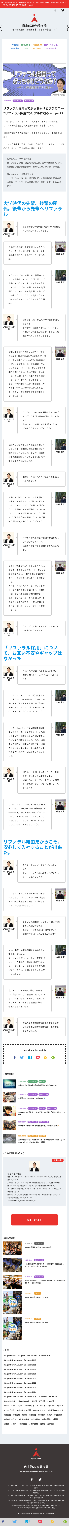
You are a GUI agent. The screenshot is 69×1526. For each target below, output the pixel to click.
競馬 (7, 1424)
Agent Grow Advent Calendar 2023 (20, 1387)
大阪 (25, 1414)
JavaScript (10, 1401)
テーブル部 (9, 1410)
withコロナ (10, 1405)
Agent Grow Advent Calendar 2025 (20, 1396)
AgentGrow (10, 1355)
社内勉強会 (24, 1419)
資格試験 (34, 1424)
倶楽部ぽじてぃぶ (56, 1410)
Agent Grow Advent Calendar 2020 (20, 1373)
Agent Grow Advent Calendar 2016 (34, 1355)
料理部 (42, 1414)
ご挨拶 (15, 46)
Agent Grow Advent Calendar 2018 (20, 1364)
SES (35, 1401)
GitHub (53, 1396)
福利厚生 (47, 1419)
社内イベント (51, 46)
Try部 (42, 1401)
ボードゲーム (39, 1410)
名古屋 (17, 1414)
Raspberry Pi (24, 1401)
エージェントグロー (46, 1405)
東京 (50, 1414)
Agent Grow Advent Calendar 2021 (20, 1378)
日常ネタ (37, 46)
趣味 (43, 1424)
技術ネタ (25, 46)
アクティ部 (30, 1405)
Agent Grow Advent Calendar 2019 (20, 1369)
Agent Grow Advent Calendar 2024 (20, 1392)
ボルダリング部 (24, 1410)
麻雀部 (51, 1424)
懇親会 (33, 1414)
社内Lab (58, 1414)
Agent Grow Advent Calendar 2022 (20, 1383)
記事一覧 (58, 1160)
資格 (14, 1424)
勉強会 (8, 1414)
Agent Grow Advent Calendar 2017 (20, 1360)
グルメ (60, 1405)
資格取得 (23, 1424)
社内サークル (10, 1419)
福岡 (56, 1419)
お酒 (20, 1405)
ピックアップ (17, 101)
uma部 (51, 1401)
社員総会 (36, 1419)
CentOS (43, 1396)
